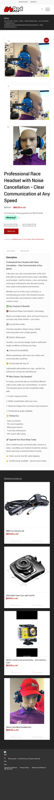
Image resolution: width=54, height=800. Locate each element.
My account (23, 2)
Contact (33, 2)
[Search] (41, 9)
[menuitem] (23, 2)
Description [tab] (11, 251)
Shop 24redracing (38, 239)
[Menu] (46, 9)
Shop (6, 18)
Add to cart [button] (17, 541)
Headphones (16, 239)
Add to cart (11, 231)
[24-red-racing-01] (22, 9)
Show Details (38, 541)
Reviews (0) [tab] (24, 251)
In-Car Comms (26, 239)
